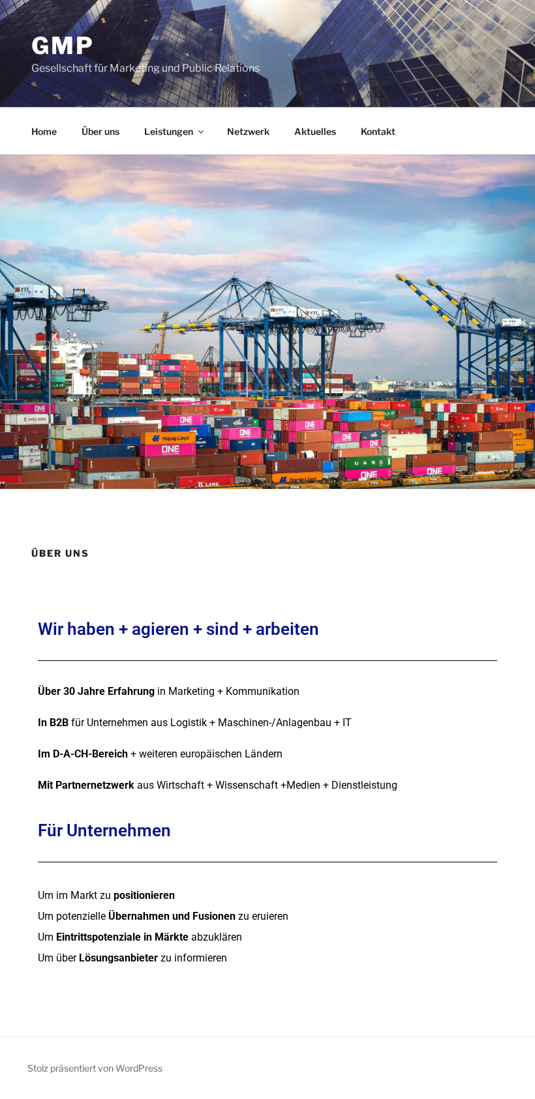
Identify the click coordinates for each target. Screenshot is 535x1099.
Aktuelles (315, 131)
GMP (63, 45)
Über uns (100, 131)
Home (44, 131)
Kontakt (378, 131)
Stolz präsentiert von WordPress (94, 1068)
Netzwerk (248, 131)
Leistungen (168, 131)
